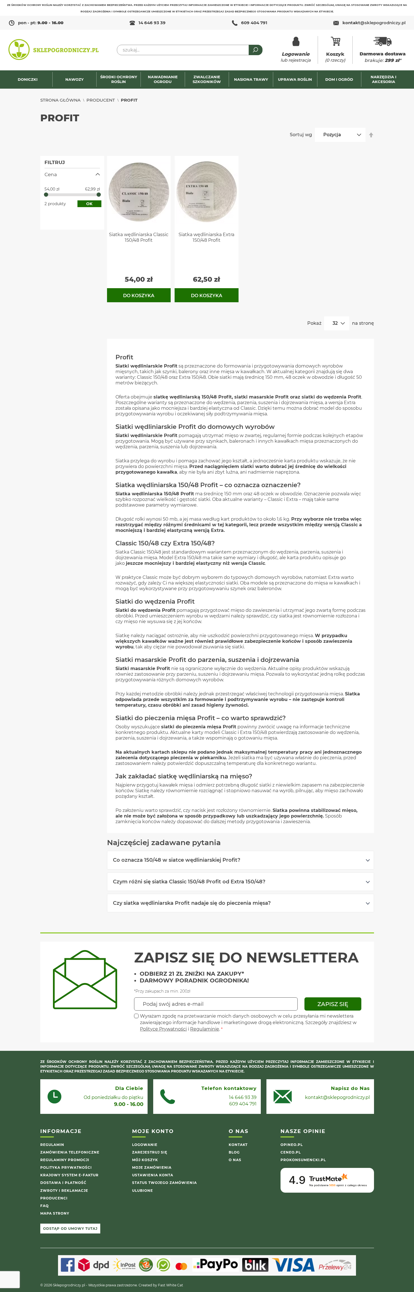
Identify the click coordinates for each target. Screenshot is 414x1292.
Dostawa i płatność (63, 1183)
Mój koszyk (145, 1160)
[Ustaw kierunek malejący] (371, 135)
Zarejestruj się (149, 1152)
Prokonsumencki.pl (303, 1160)
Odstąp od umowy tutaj (70, 1228)
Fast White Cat (170, 1285)
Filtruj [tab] (54, 162)
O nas (235, 1160)
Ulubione (142, 1190)
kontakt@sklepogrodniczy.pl (337, 1097)
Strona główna (60, 100)
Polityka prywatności (66, 1167)
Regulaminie (204, 1029)
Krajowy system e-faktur (69, 1175)
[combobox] (189, 50)
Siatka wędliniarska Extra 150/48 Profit (206, 237)
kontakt (374, 22)
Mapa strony (54, 1213)
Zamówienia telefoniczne (69, 1152)
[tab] (240, 860)
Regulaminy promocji (64, 1160)
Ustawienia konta (152, 1175)
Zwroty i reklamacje (64, 1190)
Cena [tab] (50, 174)
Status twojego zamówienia (164, 1183)
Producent (100, 100)
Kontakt (238, 1145)
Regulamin (52, 1145)
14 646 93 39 (152, 22)
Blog (234, 1152)
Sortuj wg (301, 134)
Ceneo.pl (291, 1152)
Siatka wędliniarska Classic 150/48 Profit (138, 237)
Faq (44, 1206)
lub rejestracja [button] (296, 57)
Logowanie (144, 1145)
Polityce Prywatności (163, 1029)
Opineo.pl (292, 1145)
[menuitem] (30, 79)
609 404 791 (254, 22)
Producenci (54, 1198)
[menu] (207, 79)
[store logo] (53, 50)
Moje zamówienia (152, 1167)
